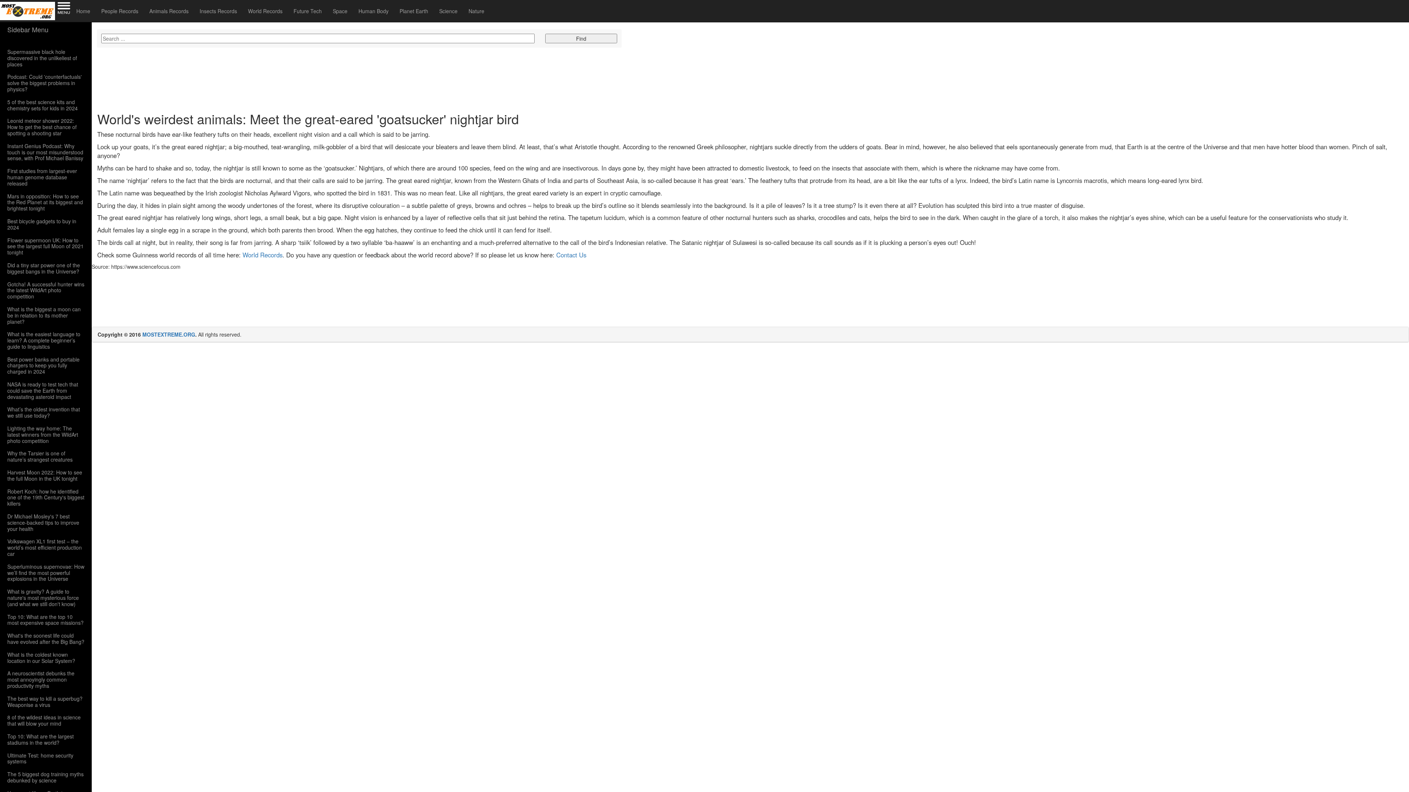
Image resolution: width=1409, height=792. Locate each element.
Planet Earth (414, 11)
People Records (119, 11)
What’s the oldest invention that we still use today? (43, 412)
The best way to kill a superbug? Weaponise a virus (45, 702)
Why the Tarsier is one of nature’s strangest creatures (40, 456)
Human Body (373, 11)
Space (340, 11)
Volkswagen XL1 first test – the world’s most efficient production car (44, 547)
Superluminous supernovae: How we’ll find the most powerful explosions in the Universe (45, 573)
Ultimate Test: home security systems (40, 758)
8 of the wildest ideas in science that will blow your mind (44, 720)
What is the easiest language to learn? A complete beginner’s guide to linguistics (43, 340)
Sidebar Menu (27, 29)
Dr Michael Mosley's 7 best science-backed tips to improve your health (43, 522)
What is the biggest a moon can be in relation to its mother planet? (44, 315)
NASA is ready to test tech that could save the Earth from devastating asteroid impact (42, 390)
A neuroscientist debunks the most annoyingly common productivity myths (40, 679)
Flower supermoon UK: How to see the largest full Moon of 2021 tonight (45, 246)
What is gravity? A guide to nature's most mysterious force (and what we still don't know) (43, 597)
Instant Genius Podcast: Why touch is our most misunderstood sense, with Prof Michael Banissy (45, 152)
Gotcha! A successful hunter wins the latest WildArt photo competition (45, 290)
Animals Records (169, 11)
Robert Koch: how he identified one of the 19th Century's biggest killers (45, 497)
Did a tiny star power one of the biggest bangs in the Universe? (43, 268)
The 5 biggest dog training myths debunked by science (45, 777)
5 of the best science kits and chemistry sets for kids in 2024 (42, 105)
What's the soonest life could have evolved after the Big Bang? (45, 638)
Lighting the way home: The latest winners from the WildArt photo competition (42, 434)
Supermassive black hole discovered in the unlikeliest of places (42, 58)
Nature (476, 11)
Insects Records (218, 11)
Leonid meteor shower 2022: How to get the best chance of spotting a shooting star (42, 127)
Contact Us (571, 254)
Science (448, 11)
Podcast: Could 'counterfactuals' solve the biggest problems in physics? (44, 83)
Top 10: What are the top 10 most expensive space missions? (45, 620)
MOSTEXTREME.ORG (168, 334)
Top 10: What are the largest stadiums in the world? (40, 739)
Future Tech (308, 11)
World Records (265, 11)
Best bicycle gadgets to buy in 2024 (41, 224)
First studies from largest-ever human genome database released (42, 177)
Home (83, 11)
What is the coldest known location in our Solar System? (41, 658)
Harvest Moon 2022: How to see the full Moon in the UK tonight (44, 475)
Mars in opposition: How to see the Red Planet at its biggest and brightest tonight (45, 202)
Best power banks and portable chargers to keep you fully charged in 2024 (43, 365)
